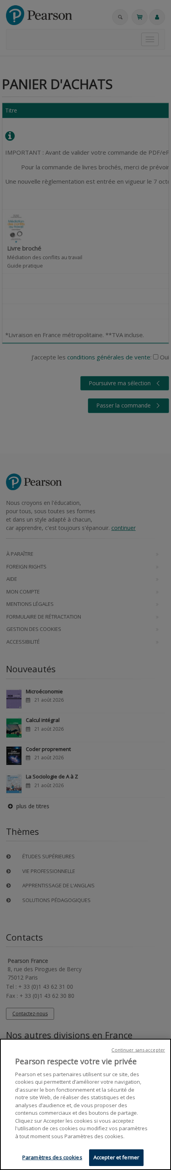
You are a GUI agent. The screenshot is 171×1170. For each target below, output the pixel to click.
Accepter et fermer (116, 1157)
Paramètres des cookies (52, 1157)
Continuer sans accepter (138, 1050)
